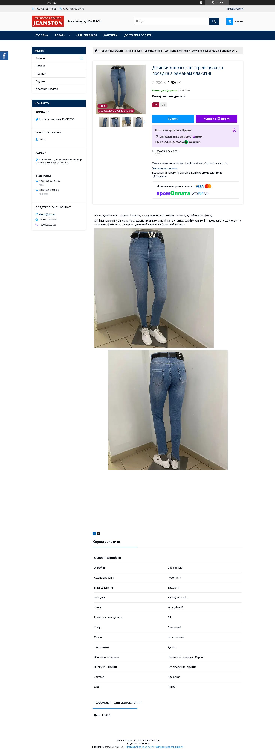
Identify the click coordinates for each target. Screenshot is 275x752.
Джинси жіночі (153, 50)
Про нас (41, 73)
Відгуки (40, 81)
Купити (173, 118)
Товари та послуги (111, 50)
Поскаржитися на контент (139, 747)
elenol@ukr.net (47, 214)
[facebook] (94, 534)
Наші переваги (86, 35)
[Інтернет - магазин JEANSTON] (48, 25)
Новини (40, 65)
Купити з (210, 118)
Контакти (110, 35)
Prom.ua (155, 740)
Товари (60, 35)
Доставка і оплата (137, 35)
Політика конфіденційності (169, 747)
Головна (41, 35)
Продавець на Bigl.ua (137, 743)
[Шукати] (214, 21)
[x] (98, 534)
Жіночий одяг (134, 50)
